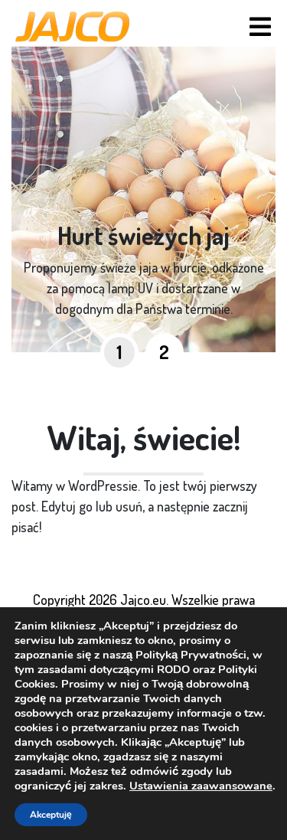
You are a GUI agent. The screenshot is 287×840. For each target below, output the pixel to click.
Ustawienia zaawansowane (200, 786)
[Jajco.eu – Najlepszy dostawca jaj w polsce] (72, 27)
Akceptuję (51, 815)
